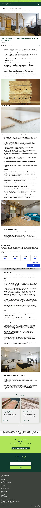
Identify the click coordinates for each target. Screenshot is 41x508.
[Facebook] (2, 489)
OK (33, 265)
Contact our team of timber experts (20, 448)
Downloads (3, 483)
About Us (2, 473)
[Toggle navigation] (38, 4)
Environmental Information (6, 482)
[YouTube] (8, 489)
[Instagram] (6, 489)
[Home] (6, 4)
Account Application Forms (6, 486)
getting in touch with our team (16, 306)
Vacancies (3, 485)
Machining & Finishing (5, 475)
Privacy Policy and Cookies (6, 481)
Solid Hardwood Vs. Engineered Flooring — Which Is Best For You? (17, 10)
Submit (20, 467)
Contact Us (3, 479)
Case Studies (3, 478)
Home (4, 8)
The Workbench (10, 8)
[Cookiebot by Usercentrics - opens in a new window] (35, 242)
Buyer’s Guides (18, 8)
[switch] (15, 258)
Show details (35, 262)
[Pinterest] (4, 489)
